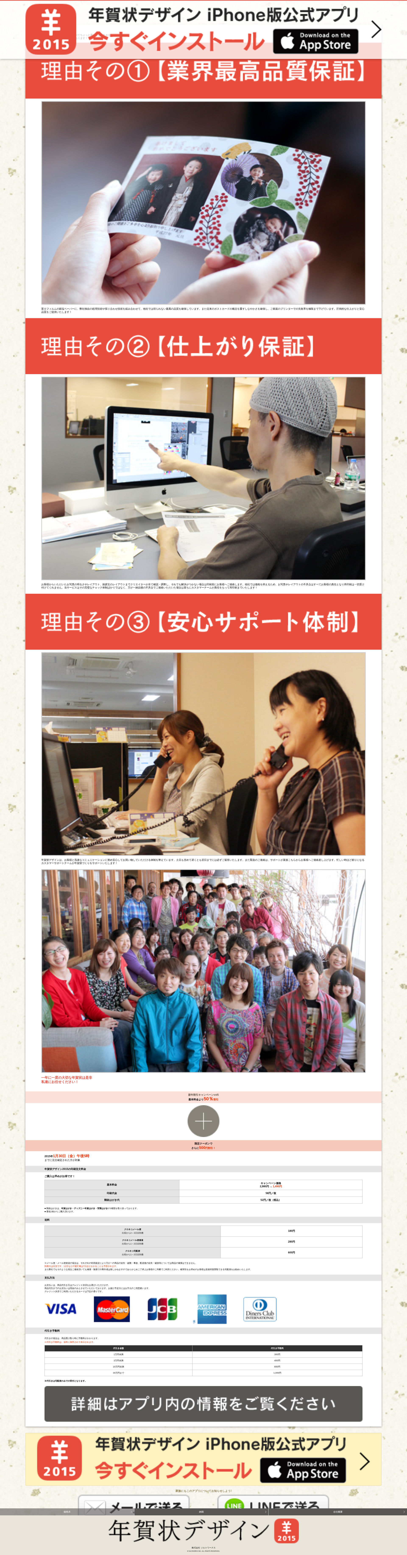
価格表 (67, 1511)
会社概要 (338, 1511)
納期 (201, 1511)
